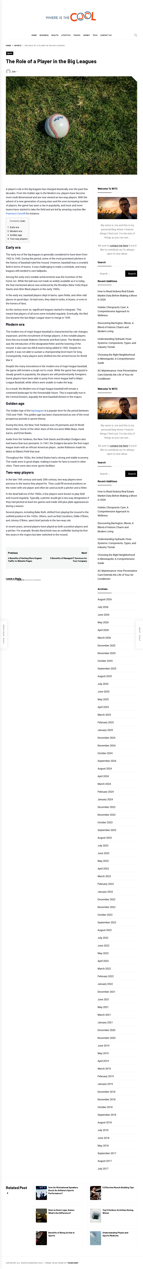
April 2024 (103, 776)
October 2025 (105, 660)
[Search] (135, 35)
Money (87, 35)
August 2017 (105, 1160)
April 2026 (103, 630)
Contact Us (106, 35)
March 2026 (104, 637)
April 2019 (103, 1060)
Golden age (14, 235)
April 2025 (103, 707)
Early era (13, 227)
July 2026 (103, 607)
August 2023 (105, 837)
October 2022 (105, 914)
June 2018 (103, 1137)
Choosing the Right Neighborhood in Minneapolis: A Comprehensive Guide (116, 358)
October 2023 (105, 822)
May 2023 (103, 860)
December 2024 (106, 737)
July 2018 (103, 1130)
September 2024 (107, 760)
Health (54, 35)
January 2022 (105, 983)
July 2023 (103, 845)
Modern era (14, 231)
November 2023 (106, 814)
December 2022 (106, 899)
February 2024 (106, 791)
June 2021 (103, 999)
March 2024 (104, 783)
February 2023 (106, 883)
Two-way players (17, 238)
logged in (20, 580)
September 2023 (107, 830)
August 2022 (105, 930)
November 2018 (106, 1099)
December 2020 (106, 1030)
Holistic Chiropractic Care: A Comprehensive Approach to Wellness (113, 311)
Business (44, 35)
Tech (95, 35)
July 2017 (103, 1168)
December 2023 (106, 807)
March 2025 (104, 714)
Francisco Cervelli (15, 213)
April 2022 (103, 960)
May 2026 (103, 622)
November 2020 (106, 1037)
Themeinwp (72, 1263)
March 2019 (104, 1068)
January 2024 (105, 799)
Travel (77, 35)
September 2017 (107, 1153)
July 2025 (103, 683)
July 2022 (103, 937)
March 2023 (104, 876)
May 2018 (103, 1145)
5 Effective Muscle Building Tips (118, 1187)
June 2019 (103, 1045)
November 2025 (106, 653)
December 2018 (106, 1091)
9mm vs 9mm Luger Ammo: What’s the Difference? (61, 1211)
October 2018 (105, 1107)
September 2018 (107, 1114)
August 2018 (105, 1122)
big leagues (37, 410)
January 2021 (105, 1022)
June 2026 (103, 614)
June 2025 (103, 691)
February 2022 (106, 976)
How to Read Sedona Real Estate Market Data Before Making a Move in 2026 (117, 295)
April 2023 (103, 868)
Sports (9, 53)
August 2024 (105, 768)
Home (34, 35)
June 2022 (103, 945)
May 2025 (103, 699)
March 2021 (104, 1014)
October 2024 (105, 753)
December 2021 (106, 991)
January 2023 (105, 891)
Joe (13, 71)
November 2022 (106, 907)
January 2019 (105, 1083)
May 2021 (103, 1007)
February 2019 (106, 1076)
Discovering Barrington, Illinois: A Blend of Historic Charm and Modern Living (116, 327)
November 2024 (106, 745)
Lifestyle (66, 35)
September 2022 (107, 922)
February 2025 (106, 722)
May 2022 (103, 953)
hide (23, 221)
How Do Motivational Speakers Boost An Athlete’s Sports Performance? (63, 1190)
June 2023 (103, 853)
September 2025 (107, 668)
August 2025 (105, 676)
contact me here (119, 245)
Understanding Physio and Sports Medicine (115, 1234)
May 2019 (103, 1053)
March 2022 (104, 968)
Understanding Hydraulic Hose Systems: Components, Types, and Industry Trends (117, 342)
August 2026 (105, 599)
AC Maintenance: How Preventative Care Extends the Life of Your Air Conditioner (117, 374)
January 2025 (105, 730)
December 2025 (106, 645)
